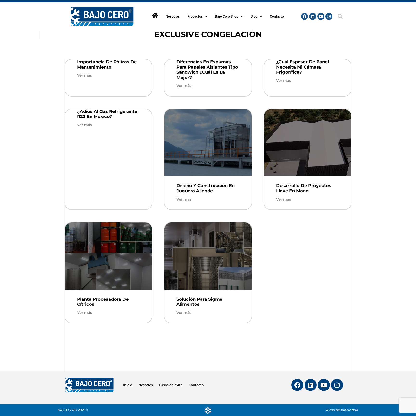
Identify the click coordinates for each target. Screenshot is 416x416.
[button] (340, 16)
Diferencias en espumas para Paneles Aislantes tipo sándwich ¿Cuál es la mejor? (207, 69)
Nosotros (173, 16)
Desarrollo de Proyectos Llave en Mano (303, 188)
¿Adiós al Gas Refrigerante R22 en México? (107, 114)
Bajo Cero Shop (226, 16)
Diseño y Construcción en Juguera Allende (205, 188)
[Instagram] (328, 16)
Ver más (84, 75)
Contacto (277, 16)
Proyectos (195, 16)
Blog (254, 16)
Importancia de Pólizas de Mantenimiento (107, 64)
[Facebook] (304, 16)
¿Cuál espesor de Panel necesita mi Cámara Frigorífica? (302, 67)
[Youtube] (320, 16)
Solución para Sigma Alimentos (199, 302)
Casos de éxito (170, 385)
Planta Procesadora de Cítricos (103, 302)
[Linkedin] (312, 16)
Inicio (127, 385)
